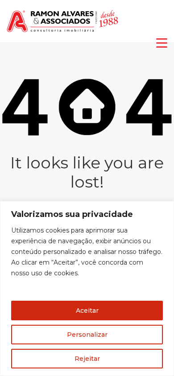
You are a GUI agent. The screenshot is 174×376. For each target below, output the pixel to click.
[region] (87, 288)
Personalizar (87, 335)
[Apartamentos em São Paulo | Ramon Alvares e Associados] (62, 31)
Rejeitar (87, 359)
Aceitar (87, 311)
